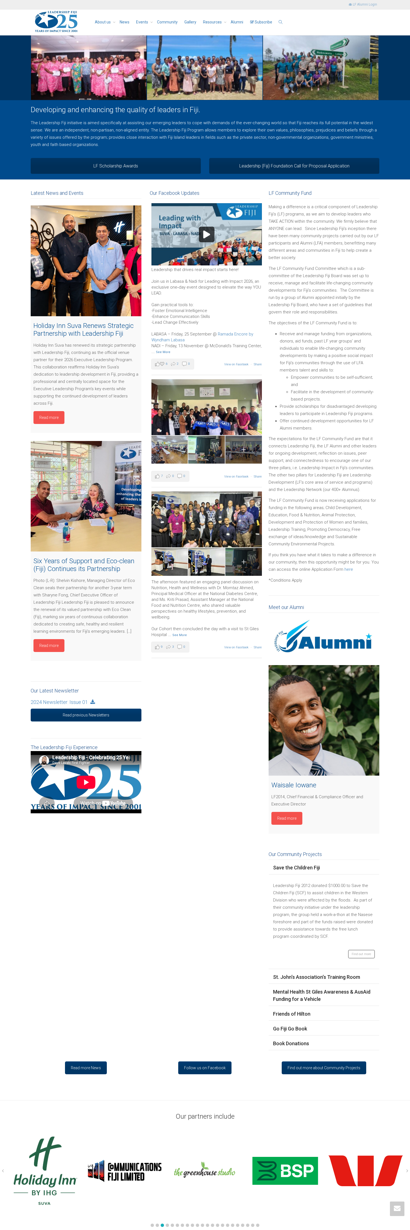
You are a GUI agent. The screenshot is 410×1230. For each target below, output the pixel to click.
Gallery (190, 22)
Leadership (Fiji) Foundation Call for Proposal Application (294, 166)
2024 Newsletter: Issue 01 (60, 702)
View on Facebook (236, 364)
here (348, 569)
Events (142, 22)
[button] (152, 1225)
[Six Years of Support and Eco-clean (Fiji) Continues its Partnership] (86, 496)
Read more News (86, 1068)
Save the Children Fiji (296, 868)
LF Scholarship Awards (115, 166)
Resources (213, 22)
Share (258, 364)
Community (167, 22)
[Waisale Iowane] (324, 720)
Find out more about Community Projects (324, 1068)
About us (103, 22)
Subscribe (263, 22)
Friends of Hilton (291, 1014)
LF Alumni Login (364, 4)
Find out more (361, 954)
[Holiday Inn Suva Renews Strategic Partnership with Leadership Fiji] (86, 260)
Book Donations (291, 1043)
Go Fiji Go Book (290, 1029)
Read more (49, 417)
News (124, 22)
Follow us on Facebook (205, 1068)
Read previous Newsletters (86, 715)
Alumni (237, 22)
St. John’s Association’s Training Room (316, 977)
